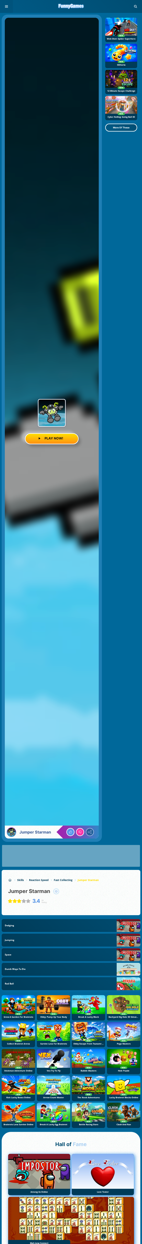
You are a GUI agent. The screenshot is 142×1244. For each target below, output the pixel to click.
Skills (20, 880)
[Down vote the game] (80, 832)
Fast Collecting (63, 880)
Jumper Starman (88, 880)
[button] (135, 6)
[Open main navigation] (6, 6)
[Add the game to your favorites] (56, 891)
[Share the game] (90, 832)
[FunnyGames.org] (10, 880)
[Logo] (71, 6)
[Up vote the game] (70, 832)
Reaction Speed (39, 880)
